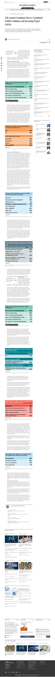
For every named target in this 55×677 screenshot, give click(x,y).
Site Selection (18, 666)
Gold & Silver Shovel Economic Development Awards (32, 664)
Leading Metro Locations (12, 517)
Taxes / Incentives (22, 533)
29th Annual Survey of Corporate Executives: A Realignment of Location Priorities (10, 53)
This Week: (43, 631)
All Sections (49, 10)
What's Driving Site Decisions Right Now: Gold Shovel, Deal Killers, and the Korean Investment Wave (12, 625)
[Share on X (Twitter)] (2, 61)
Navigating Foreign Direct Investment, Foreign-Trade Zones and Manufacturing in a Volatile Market (11, 631)
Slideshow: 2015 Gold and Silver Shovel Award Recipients (16, 510)
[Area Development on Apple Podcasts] (14, 672)
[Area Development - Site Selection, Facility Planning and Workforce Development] (27, 5)
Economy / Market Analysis (24, 560)
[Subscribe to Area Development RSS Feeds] (8, 672)
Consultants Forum (45, 663)
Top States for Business (12, 513)
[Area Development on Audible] (19, 672)
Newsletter (7, 664)
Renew (49, 2)
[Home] (11, 672)
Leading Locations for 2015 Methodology (14, 518)
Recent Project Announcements (21, 667)
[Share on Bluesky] (2, 68)
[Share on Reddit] (2, 66)
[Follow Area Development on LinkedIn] (6, 672)
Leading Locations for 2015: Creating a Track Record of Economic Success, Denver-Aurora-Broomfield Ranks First (19, 522)
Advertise (7, 668)
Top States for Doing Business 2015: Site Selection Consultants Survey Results (18, 515)
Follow (24, 8)
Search (31, 8)
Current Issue (8, 666)
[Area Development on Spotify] (16, 672)
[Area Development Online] (18, 674)
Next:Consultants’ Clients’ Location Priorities (14, 276)
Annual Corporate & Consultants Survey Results (32, 666)
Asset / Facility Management (20, 663)
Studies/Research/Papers (24, 585)
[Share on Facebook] (2, 63)
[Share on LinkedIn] (2, 58)
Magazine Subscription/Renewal (9, 662)
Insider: (42, 629)
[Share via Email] (2, 71)
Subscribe (27, 636)
